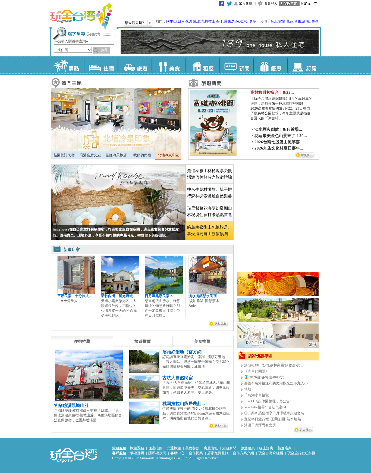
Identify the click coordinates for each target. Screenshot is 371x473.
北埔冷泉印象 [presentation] (168, 155)
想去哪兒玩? (134, 23)
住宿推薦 (155, 448)
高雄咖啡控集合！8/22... (272, 92)
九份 (235, 21)
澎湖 (305, 21)
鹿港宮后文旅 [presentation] (90, 155)
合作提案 (196, 453)
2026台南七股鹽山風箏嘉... (278, 142)
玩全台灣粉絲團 (270, 453)
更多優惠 (306, 429)
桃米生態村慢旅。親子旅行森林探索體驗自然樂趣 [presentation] (209, 192)
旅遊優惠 (248, 448)
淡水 (243, 21)
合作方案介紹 (243, 453)
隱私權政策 (157, 453)
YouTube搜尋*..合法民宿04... (266, 407)
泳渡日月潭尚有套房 (260, 425)
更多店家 (220, 323)
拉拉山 (210, 21)
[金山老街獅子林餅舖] (278, 295)
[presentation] (82, 341)
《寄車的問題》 (256, 371)
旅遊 (135, 65)
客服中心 (177, 453)
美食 (169, 65)
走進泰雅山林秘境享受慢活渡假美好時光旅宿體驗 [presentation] (209, 174)
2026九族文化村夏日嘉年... (278, 148)
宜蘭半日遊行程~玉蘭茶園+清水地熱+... (274, 419)
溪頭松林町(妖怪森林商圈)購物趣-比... (273, 365)
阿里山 (171, 21)
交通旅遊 (174, 448)
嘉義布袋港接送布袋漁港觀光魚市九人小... (277, 383)
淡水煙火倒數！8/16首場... (278, 129)
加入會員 (245, 3)
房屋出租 (211, 448)
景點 (67, 65)
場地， (249, 389)
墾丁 (219, 21)
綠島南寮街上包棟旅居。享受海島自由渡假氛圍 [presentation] (209, 230)
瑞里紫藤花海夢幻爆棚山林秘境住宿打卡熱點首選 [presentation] (209, 211)
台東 (297, 21)
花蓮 (289, 21)
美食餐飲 (192, 448)
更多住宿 (220, 425)
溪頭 (192, 21)
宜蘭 (281, 21)
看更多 (305, 155)
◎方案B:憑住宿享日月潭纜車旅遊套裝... (275, 413)
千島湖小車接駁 (256, 395)
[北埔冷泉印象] (116, 150)
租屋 (202, 65)
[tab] (64, 155)
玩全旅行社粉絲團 (301, 453)
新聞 (236, 65)
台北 (274, 21)
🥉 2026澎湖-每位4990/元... (265, 377)
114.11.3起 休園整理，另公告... (268, 401)
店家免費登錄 (217, 453)
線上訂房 (266, 448)
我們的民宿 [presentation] (142, 155)
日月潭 (183, 21)
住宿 (101, 65)
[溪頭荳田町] (278, 321)
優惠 (270, 65)
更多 (252, 21)
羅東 (227, 21)
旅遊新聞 (229, 448)
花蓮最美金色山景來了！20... (280, 135)
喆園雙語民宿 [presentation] (64, 155)
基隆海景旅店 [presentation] (116, 155)
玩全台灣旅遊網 (81, 16)
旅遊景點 (137, 448)
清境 (200, 21)
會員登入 (270, 3)
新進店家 (285, 448)
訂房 (304, 65)
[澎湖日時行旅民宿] (278, 347)
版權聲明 (137, 453)
